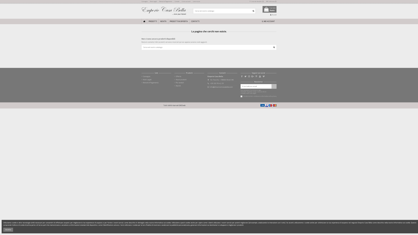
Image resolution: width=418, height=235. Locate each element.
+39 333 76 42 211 (217, 83)
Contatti (177, 1)
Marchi (178, 86)
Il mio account (186, 1)
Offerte (178, 76)
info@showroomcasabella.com (221, 87)
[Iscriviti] (273, 86)
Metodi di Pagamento (166, 1)
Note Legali (153, 1)
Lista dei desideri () (257, 1)
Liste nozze (196, 1)
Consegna (145, 1)
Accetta (8, 230)
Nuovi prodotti (181, 80)
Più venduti (180, 83)
